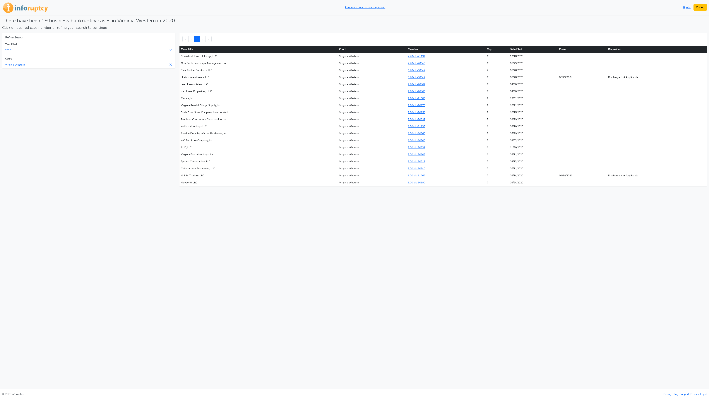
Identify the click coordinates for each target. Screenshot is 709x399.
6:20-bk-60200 (416, 140)
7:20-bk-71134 (416, 56)
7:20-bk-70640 (416, 63)
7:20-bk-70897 (416, 119)
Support (684, 394)
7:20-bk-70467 (416, 84)
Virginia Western (15, 64)
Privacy (695, 394)
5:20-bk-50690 (416, 182)
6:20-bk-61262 (416, 175)
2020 (8, 50)
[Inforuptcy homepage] (25, 7)
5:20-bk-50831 (416, 147)
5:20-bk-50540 (416, 168)
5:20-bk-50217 (416, 161)
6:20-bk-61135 (416, 126)
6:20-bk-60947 (416, 70)
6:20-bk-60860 (416, 133)
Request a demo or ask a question (365, 7)
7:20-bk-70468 (416, 91)
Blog (675, 394)
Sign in (687, 7)
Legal (703, 394)
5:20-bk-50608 (416, 154)
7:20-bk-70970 (416, 105)
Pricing (700, 7)
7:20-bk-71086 (416, 98)
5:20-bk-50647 (416, 77)
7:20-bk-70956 (416, 112)
